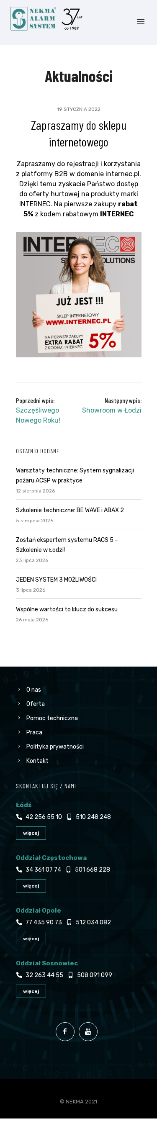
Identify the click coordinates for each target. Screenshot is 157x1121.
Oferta (35, 704)
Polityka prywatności (55, 746)
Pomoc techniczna (52, 718)
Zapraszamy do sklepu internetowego (78, 133)
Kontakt (37, 760)
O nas (33, 689)
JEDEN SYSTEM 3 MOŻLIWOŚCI (56, 579)
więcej (31, 833)
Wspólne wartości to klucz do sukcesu (67, 609)
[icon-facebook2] (67, 1031)
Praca (34, 732)
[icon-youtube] (90, 1031)
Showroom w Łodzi (112, 410)
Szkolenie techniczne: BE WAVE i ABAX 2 (70, 510)
